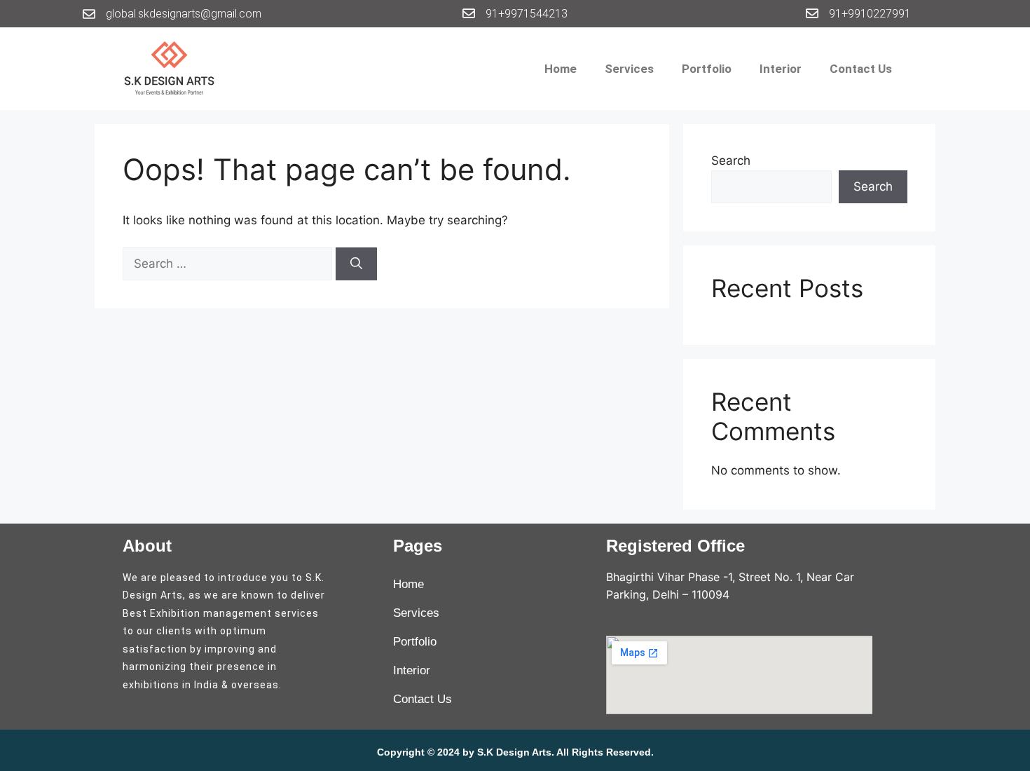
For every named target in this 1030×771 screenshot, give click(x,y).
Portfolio (707, 69)
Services (629, 69)
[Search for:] (229, 264)
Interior (781, 69)
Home (560, 69)
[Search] (356, 264)
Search (730, 160)
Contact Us (861, 69)
